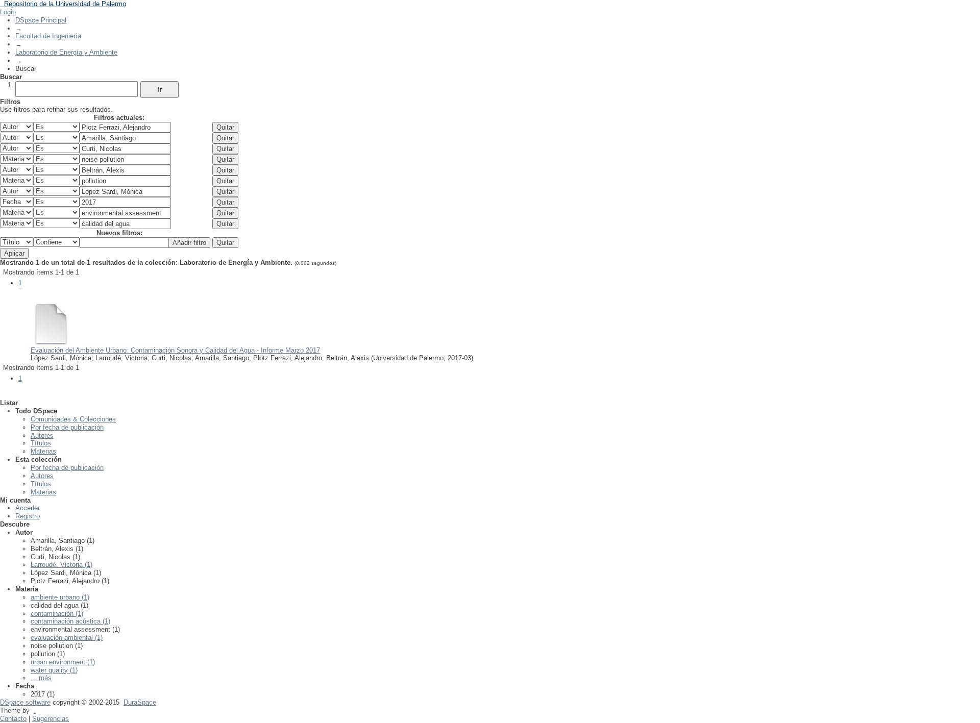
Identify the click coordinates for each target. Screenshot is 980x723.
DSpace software (25, 702)
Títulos (41, 443)
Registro (27, 516)
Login (8, 12)
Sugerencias (50, 718)
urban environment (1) (63, 662)
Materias (43, 451)
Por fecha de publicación (67, 427)
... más (41, 678)
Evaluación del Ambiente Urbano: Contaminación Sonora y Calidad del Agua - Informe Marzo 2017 (175, 350)
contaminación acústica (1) (70, 621)
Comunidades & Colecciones (73, 419)
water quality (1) (54, 670)
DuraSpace (140, 702)
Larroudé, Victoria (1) (61, 564)
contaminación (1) (57, 613)
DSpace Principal (40, 20)
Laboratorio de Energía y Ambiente (66, 52)
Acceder (27, 508)
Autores (42, 435)
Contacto (13, 718)
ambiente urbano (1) (60, 597)
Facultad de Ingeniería (48, 36)
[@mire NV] (35, 710)
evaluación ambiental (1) (67, 637)
